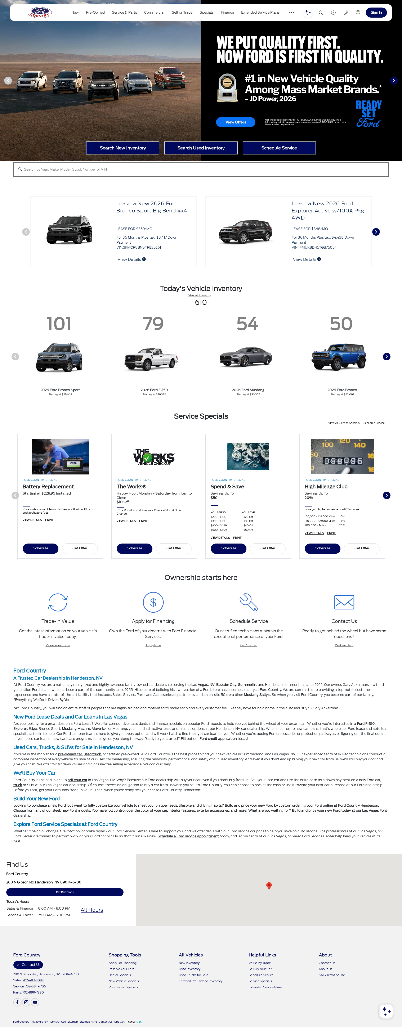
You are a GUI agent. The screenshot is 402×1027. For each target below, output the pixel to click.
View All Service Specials (344, 422)
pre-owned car (70, 754)
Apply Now (153, 645)
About (325, 955)
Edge (33, 729)
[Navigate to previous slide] (3, 80)
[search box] (201, 167)
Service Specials (260, 981)
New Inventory (189, 963)
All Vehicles (191, 955)
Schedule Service (374, 422)
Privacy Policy (39, 1021)
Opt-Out (119, 1021)
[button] (269, 886)
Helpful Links (262, 955)
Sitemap (72, 1021)
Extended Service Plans (265, 987)
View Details (305, 259)
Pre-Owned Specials (123, 987)
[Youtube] (35, 1002)
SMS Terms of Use (332, 975)
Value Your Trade (58, 645)
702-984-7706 (35, 986)
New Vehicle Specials (124, 981)
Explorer (20, 729)
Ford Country (21, 1021)
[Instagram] (26, 1002)
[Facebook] (17, 1002)
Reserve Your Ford (121, 969)
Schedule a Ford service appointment (188, 836)
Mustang (119, 729)
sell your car (77, 780)
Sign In (376, 12)
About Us (325, 969)
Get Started (248, 645)
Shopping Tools (125, 955)
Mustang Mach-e (76, 729)
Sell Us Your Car (260, 969)
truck (17, 785)
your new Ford (261, 805)
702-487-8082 (33, 980)
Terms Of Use (57, 1021)
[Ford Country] (40, 12)
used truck (92, 754)
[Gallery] (201, 80)
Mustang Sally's (257, 695)
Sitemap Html (88, 1021)
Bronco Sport (49, 729)
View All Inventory (199, 295)
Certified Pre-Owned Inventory (200, 981)
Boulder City (226, 685)
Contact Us (30, 965)
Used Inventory (189, 969)
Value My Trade (260, 963)
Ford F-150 (366, 724)
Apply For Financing (123, 963)
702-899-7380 (33, 992)
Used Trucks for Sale (193, 975)
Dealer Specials (120, 975)
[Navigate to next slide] (399, 80)
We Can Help (344, 645)
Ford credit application (218, 739)
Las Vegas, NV (203, 685)
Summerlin (247, 685)
